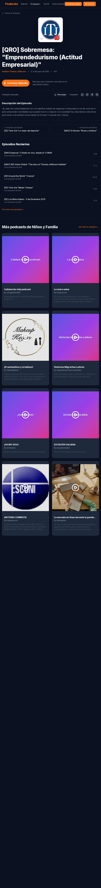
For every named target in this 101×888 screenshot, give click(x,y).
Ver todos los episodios (12, 209)
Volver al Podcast (12, 13)
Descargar (61, 94)
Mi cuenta (89, 4)
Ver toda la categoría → (89, 227)
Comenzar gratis (73, 4)
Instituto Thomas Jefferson (14, 71)
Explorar (24, 4)
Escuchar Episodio (17, 83)
